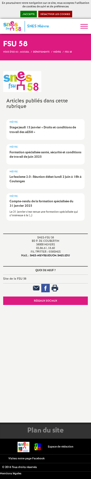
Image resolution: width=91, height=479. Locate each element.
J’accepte (28, 14)
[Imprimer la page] (55, 288)
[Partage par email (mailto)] (36, 288)
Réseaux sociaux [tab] (45, 301)
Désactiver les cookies (55, 14)
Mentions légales (10, 474)
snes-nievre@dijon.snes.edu (50, 256)
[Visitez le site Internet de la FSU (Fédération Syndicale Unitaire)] (37, 447)
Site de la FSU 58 (14, 279)
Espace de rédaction (60, 447)
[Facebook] (45, 288)
